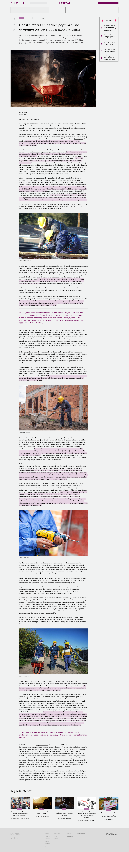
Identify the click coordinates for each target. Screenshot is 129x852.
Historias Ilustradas (58, 840)
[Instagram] (20, 3)
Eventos (69, 833)
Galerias (56, 838)
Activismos (47, 843)
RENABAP (82, 184)
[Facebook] (24, 3)
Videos (55, 836)
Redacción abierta (57, 10)
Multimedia (43, 10)
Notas (15, 10)
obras (76, 189)
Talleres (69, 835)
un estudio (23, 718)
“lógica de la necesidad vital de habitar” (34, 442)
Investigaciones (28, 10)
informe (55, 580)
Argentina (36, 18)
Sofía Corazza (23, 112)
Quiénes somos (111, 10)
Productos (84, 10)
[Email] (14, 30)
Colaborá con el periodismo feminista (108, 3)
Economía (47, 840)
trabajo (49, 18)
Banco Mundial (74, 354)
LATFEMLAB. (72, 10)
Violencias (47, 836)
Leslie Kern (44, 130)
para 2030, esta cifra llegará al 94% (67, 358)
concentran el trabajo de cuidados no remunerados (68, 137)
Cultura (47, 845)
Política (47, 841)
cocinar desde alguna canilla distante (31, 174)
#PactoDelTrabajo (28, 18)
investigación (78, 139)
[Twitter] (17, 3)
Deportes (47, 846)
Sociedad (21, 18)
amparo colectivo (42, 745)
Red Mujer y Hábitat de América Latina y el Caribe (49, 496)
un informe (32, 158)
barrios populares (42, 18)
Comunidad (97, 10)
